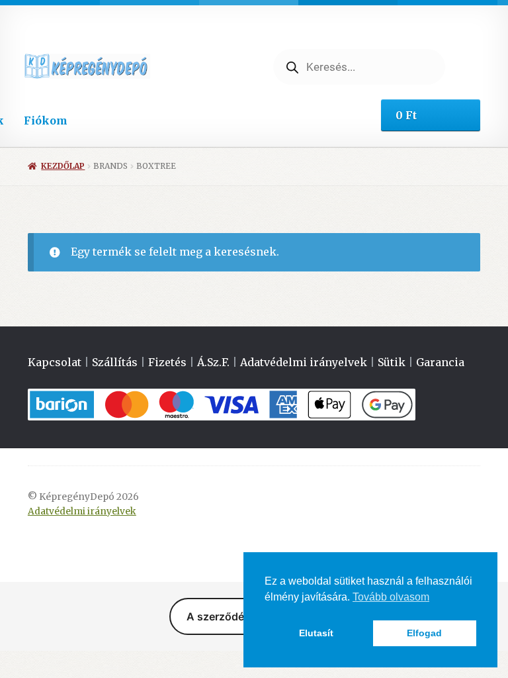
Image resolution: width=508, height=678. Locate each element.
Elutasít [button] (316, 633)
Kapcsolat (54, 362)
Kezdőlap (63, 166)
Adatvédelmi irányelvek (303, 362)
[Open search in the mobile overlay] (359, 66)
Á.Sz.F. (213, 362)
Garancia (440, 362)
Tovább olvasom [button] (391, 597)
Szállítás (115, 362)
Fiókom (45, 120)
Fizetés (167, 362)
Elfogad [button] (424, 633)
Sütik (391, 362)
